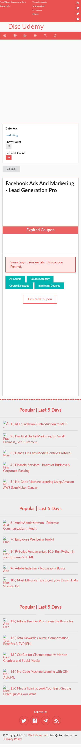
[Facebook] (78, 19)
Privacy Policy (13, 739)
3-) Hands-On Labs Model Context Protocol (40, 453)
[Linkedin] (78, 8)
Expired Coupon (40, 299)
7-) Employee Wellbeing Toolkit (32, 539)
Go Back (11, 169)
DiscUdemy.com (38, 735)
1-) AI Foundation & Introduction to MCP (38, 424)
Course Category (40, 279)
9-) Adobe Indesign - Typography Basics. (38, 568)
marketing (12, 135)
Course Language (19, 286)
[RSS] (78, 2)
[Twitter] (78, 13)
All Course (15, 279)
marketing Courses (49, 286)
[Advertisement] (40, 83)
